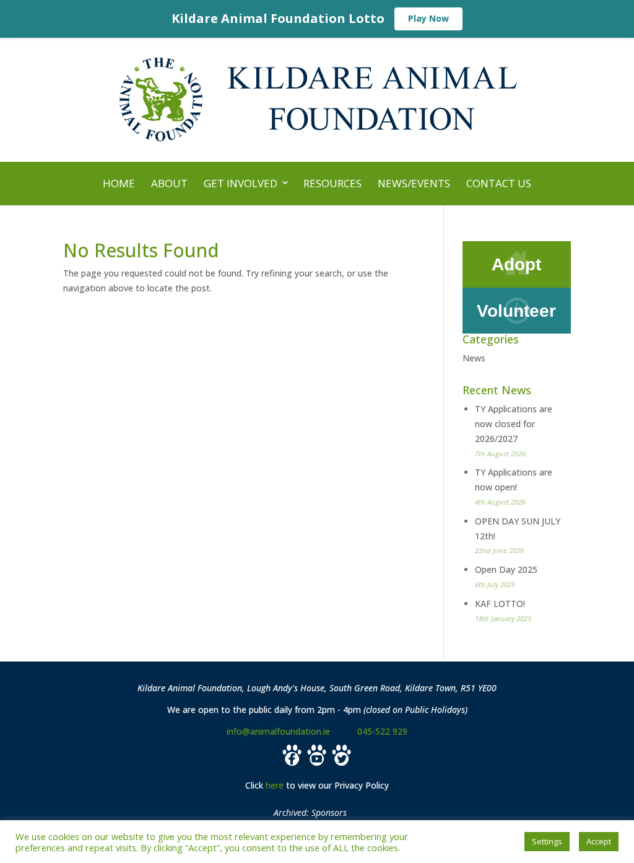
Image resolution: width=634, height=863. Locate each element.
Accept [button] (598, 841)
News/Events (414, 183)
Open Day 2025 (506, 569)
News (473, 358)
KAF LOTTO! (500, 603)
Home (119, 183)
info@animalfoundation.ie (278, 731)
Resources (332, 183)
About (169, 183)
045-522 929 (382, 731)
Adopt (516, 264)
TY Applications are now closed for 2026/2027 (513, 424)
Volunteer (516, 311)
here (275, 785)
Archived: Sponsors (310, 812)
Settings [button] (547, 841)
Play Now (428, 18)
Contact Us (498, 183)
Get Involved (240, 183)
